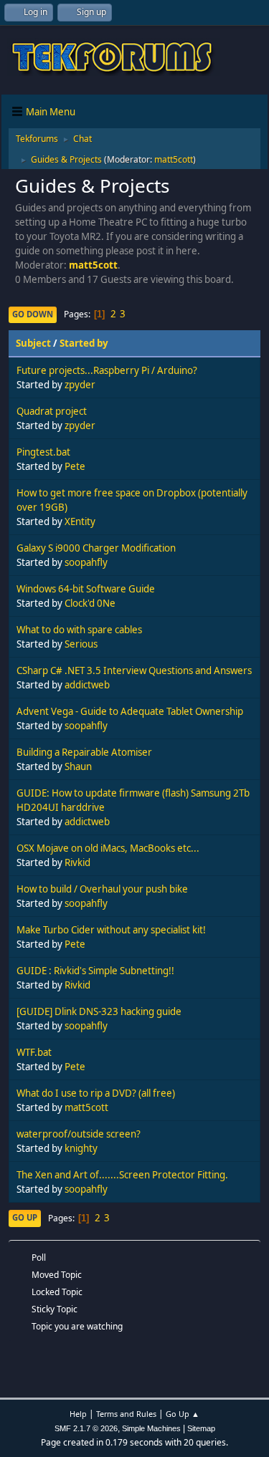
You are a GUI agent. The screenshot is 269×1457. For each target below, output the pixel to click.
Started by (84, 343)
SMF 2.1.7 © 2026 (86, 1428)
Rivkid (77, 862)
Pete (75, 466)
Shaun (78, 766)
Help (78, 1413)
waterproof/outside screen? (78, 1133)
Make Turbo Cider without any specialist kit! (111, 929)
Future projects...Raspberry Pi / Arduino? (106, 370)
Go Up (24, 1217)
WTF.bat (34, 1052)
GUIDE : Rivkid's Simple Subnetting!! (95, 970)
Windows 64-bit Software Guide (85, 588)
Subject (33, 343)
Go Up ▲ (182, 1413)
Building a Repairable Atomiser (84, 752)
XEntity (80, 521)
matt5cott (173, 159)
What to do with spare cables (79, 629)
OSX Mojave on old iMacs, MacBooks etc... (107, 848)
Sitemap (201, 1428)
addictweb (87, 684)
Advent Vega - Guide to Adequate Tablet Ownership (129, 711)
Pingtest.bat (43, 452)
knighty (81, 1148)
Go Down (32, 314)
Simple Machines (151, 1428)
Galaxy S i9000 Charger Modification (96, 548)
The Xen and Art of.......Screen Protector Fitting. (122, 1174)
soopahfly (86, 562)
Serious (81, 644)
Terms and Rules (126, 1413)
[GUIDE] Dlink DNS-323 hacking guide (98, 1011)
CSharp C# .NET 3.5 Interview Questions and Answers (134, 670)
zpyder (80, 384)
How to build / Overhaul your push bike (102, 889)
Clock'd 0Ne (90, 603)
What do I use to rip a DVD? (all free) (95, 1093)
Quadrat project (51, 411)
